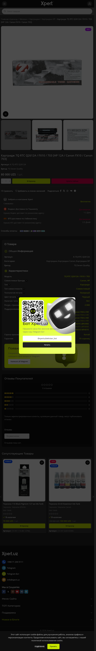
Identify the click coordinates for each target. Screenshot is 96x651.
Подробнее (40, 646)
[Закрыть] (72, 300)
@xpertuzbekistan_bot (47, 338)
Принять (53, 646)
